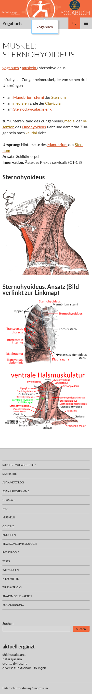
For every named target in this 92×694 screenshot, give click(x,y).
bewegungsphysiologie (19, 543)
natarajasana (12, 659)
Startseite (9, 473)
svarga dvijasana (14, 663)
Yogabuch (12, 23)
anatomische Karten (17, 596)
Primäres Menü (86, 23)
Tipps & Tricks (12, 587)
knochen (9, 534)
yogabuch (10, 67)
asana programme (15, 491)
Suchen (7, 623)
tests (6, 561)
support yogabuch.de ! (19, 464)
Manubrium (57, 144)
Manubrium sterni (28, 97)
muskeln (29, 67)
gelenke (8, 526)
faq (5, 508)
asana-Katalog (13, 482)
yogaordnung (13, 604)
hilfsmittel (10, 578)
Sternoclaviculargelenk (32, 109)
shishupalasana (14, 654)
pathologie (10, 552)
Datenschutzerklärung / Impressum (25, 688)
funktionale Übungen (30, 668)
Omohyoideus (34, 126)
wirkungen (10, 569)
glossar (8, 499)
